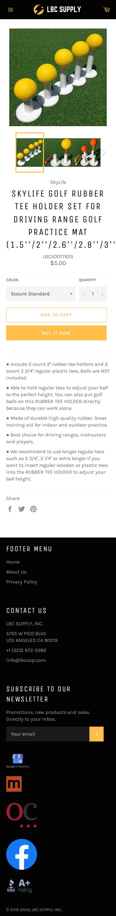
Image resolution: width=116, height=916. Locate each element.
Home (12, 562)
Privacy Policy (21, 582)
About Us (16, 572)
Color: (12, 280)
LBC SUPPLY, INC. (47, 909)
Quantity (87, 280)
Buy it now (56, 333)
